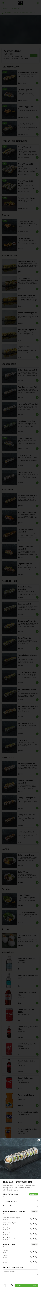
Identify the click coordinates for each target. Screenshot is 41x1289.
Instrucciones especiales (13, 1267)
